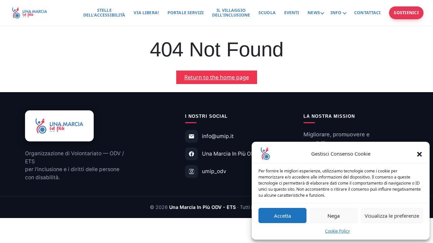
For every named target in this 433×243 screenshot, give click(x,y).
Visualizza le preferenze (392, 215)
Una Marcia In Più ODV (230, 154)
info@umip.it (218, 136)
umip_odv (214, 171)
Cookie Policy (337, 231)
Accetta (282, 215)
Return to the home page (220, 78)
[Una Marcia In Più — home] (29, 12)
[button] (419, 153)
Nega (333, 215)
